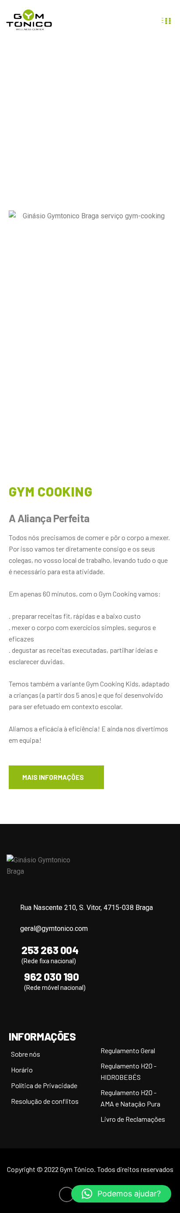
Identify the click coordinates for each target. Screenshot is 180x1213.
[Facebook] (66, 1194)
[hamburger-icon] (168, 20)
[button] (121, 1194)
